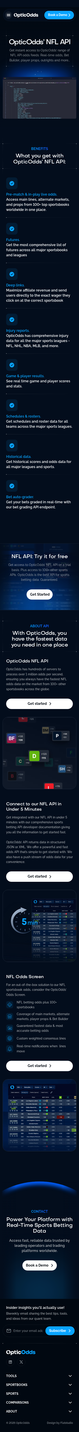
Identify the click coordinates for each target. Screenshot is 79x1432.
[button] (8, 15)
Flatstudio (66, 1422)
